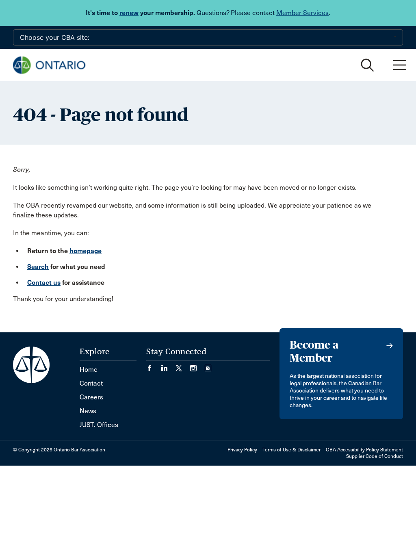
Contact (91, 383)
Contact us (44, 282)
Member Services (302, 13)
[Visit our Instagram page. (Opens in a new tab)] (197, 365)
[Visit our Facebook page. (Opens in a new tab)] (153, 365)
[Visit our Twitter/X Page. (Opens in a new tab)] (183, 365)
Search (38, 267)
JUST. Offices (99, 425)
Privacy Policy (242, 450)
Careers (91, 397)
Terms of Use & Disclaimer (291, 450)
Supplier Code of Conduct (374, 456)
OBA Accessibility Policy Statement (364, 450)
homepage (85, 251)
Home (89, 369)
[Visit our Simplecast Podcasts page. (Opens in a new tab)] (208, 365)
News (88, 411)
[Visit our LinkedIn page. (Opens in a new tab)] (168, 365)
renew (129, 13)
